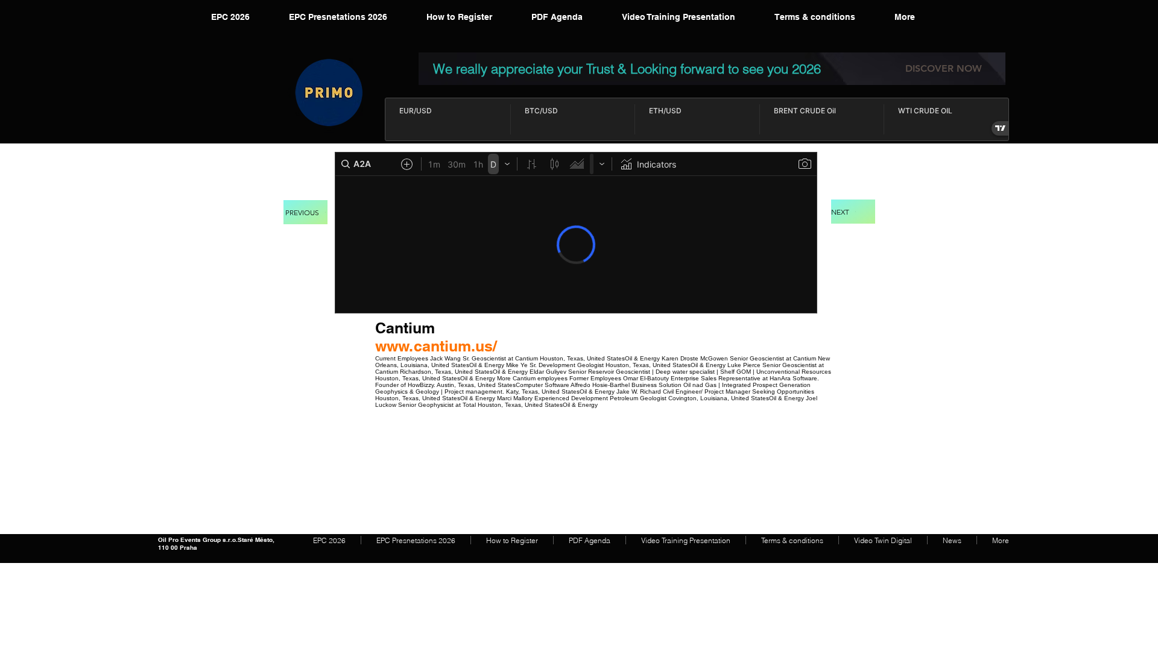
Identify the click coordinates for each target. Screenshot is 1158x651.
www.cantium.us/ (436, 346)
